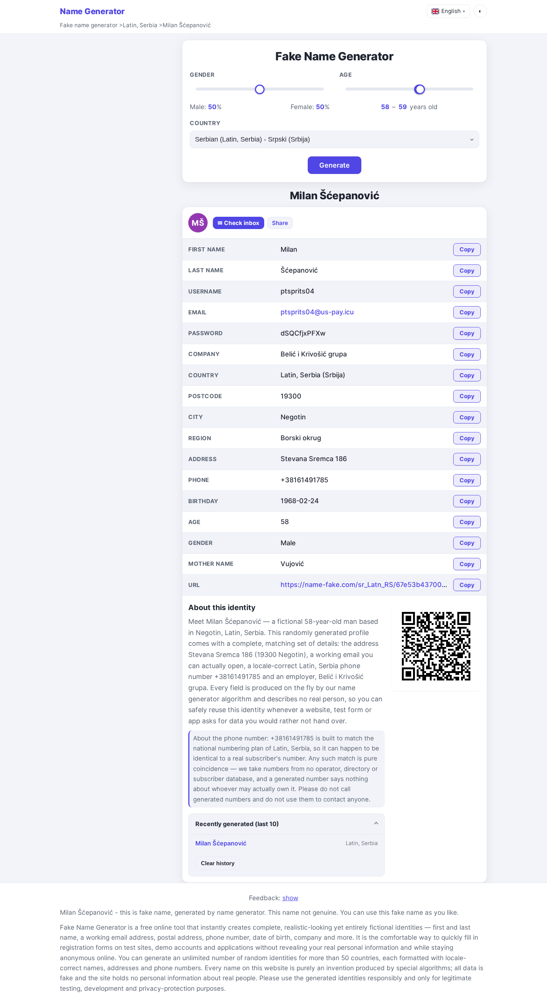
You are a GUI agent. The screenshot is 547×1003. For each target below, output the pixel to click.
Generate (334, 165)
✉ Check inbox (238, 222)
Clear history (217, 863)
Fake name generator (89, 25)
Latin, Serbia (140, 25)
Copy (467, 249)
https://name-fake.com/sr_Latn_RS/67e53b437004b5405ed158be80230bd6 (405, 584)
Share (280, 222)
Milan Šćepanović (187, 25)
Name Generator (92, 11)
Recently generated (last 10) (237, 824)
